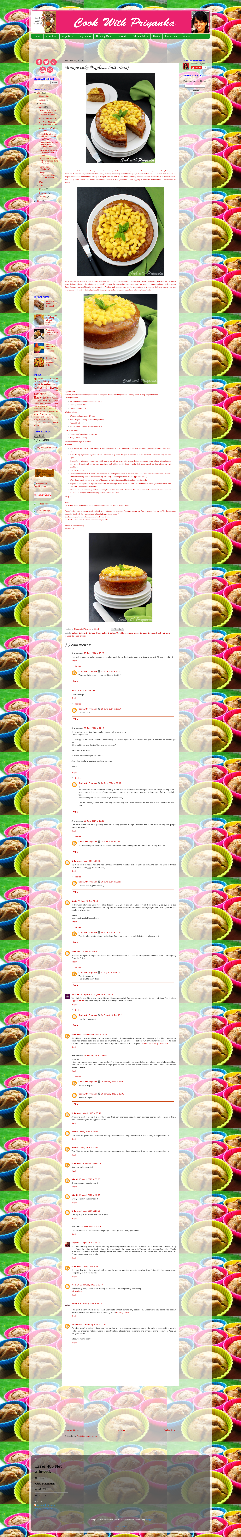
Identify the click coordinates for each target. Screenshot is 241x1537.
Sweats (50, 417)
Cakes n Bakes (140, 36)
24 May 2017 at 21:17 (91, 1266)
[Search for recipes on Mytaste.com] (41, 504)
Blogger (149, 1520)
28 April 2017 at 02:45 (90, 1243)
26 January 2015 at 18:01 (112, 1082)
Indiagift (75, 1303)
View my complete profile (45, 1509)
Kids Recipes (45, 404)
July (41, 103)
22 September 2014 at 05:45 (94, 1035)
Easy (145, 633)
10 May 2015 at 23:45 (88, 1132)
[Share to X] (117, 629)
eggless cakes (78, 1001)
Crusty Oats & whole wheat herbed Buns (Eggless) (48, 161)
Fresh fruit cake (163, 633)
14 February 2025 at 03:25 (94, 1324)
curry (44, 423)
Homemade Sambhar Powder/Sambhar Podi (48, 152)
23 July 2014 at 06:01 (110, 972)
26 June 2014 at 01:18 (111, 932)
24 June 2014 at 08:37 (91, 861)
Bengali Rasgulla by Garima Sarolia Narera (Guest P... (48, 112)
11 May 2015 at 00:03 (88, 1148)
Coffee (55, 391)
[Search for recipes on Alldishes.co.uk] (42, 511)
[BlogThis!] (114, 629)
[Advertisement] (120, 49)
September (44, 96)
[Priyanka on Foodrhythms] (46, 486)
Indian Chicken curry (48, 119)
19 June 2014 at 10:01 (87, 691)
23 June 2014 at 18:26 (94, 821)
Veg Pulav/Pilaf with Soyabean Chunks (48, 123)
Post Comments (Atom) (87, 1436)
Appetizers (68, 36)
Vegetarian (39, 419)
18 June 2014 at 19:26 (94, 653)
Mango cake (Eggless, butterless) (48, 129)
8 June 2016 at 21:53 (90, 1211)
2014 (39, 93)
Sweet (82, 636)
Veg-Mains (85, 36)
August (42, 100)
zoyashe (75, 1243)
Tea (56, 417)
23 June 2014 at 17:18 (94, 728)
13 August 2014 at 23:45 (102, 994)
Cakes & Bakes (108, 633)
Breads (37, 384)
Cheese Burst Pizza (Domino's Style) (51, 361)
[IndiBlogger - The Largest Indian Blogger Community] (44, 477)
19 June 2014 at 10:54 (111, 709)
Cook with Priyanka (88, 671)
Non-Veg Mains (104, 36)
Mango (68, 636)
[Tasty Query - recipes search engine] (42, 497)
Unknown (76, 861)
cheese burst (52, 420)
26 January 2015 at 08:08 (95, 1056)
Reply (74, 661)
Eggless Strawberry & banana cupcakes (51, 347)
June (41, 107)
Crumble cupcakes (124, 633)
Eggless (151, 633)
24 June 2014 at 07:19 (111, 842)
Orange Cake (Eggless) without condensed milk (47, 175)
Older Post (170, 1430)
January (43, 197)
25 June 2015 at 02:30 (91, 1163)
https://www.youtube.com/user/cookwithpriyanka (91, 516)
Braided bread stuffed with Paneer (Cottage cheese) (48, 144)
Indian (55, 401)
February (43, 193)
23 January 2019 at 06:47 (91, 1285)
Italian (36, 404)
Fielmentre (77, 1324)
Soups (50, 414)
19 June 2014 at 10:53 (111, 671)
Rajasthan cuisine (41, 411)
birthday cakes (122, 1312)
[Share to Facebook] (120, 629)
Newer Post (72, 1430)
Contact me (171, 36)
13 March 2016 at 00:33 (89, 1179)
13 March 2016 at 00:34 (89, 1195)
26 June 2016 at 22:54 (91, 1227)
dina (74, 691)
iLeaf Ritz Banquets (81, 994)
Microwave (38, 409)
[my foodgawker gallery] (46, 448)
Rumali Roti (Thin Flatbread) (46, 168)
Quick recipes (53, 409)
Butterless (90, 633)
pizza (49, 422)
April (41, 186)
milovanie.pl (77, 1291)
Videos (186, 36)
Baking (82, 633)
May (41, 182)
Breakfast (46, 384)
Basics (156, 36)
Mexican (55, 406)
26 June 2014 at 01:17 (111, 882)
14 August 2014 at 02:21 (112, 1015)
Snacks (43, 414)
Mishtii (75, 1179)
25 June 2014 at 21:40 (88, 901)
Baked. (75, 633)
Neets (74, 901)
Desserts (122, 36)
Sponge (75, 636)
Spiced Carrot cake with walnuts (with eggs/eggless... (47, 136)
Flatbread (55, 398)
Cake (98, 633)
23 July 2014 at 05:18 (91, 952)
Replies (77, 666)
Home (37, 36)
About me (51, 36)
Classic (37, 391)
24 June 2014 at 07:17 (111, 783)
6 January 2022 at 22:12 (91, 1303)
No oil (45, 409)
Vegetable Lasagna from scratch (51, 332)
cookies (37, 423)
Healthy (37, 401)
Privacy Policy (121, 1526)
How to (47, 400)
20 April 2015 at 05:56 (91, 1113)
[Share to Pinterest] (122, 629)
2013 (39, 201)
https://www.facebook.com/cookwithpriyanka (91, 519)
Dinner (55, 394)
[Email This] (112, 629)
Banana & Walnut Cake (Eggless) (51, 303)
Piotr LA (75, 1285)
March (42, 189)
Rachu (75, 1132)
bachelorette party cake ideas (155, 1043)
